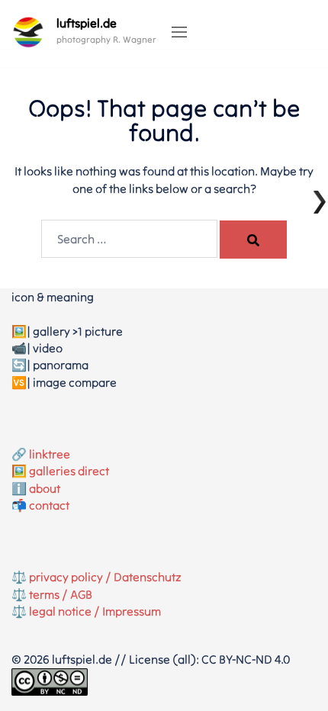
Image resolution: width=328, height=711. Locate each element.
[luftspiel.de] (28, 32)
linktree (49, 454)
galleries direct (69, 470)
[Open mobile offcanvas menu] (179, 32)
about (44, 488)
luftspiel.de (86, 23)
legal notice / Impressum (95, 611)
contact (49, 505)
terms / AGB (60, 594)
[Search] (253, 239)
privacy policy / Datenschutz (105, 576)
